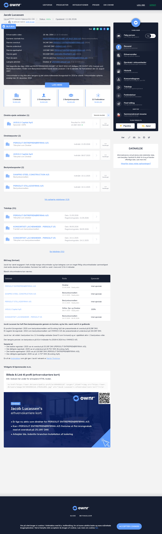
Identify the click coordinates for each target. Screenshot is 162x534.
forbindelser (15, 358)
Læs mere (57, 85)
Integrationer (80, 5)
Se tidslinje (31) (57, 251)
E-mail (97, 29)
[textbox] (57, 386)
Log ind (141, 5)
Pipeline (127, 126)
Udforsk (47, 5)
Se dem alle (16, 102)
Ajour (148, 126)
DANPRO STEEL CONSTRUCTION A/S (31, 174)
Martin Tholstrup (53, 358)
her (96, 528)
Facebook (104, 29)
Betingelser (85, 516)
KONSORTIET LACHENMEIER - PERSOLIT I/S (34, 226)
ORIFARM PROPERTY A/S (65, 54)
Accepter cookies (129, 526)
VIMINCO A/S (60, 46)
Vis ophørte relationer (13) (57, 199)
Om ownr (109, 5)
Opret (153, 5)
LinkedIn (101, 29)
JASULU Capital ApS (23, 122)
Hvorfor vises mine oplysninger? (136, 163)
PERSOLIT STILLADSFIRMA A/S (28, 185)
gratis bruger (30, 22)
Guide (73, 516)
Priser (95, 5)
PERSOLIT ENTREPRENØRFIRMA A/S (68, 42)
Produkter (62, 5)
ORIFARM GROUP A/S (61, 62)
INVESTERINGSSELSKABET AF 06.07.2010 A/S (62, 38)
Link (94, 29)
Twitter (108, 29)
